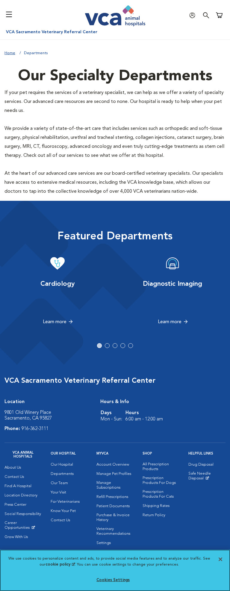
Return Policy (154, 515)
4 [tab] (122, 345)
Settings (103, 543)
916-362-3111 (35, 428)
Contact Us (14, 477)
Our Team (59, 483)
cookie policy (60, 564)
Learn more (54, 322)
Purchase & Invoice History (113, 517)
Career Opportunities (23, 526)
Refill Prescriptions (112, 497)
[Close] (220, 559)
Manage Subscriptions (108, 485)
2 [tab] (107, 345)
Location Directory (20, 495)
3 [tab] (115, 345)
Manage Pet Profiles (113, 474)
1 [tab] (99, 345)
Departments (62, 474)
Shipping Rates (156, 506)
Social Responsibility (22, 514)
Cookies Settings (113, 580)
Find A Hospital (17, 486)
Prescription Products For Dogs (159, 480)
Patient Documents (113, 506)
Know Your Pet (63, 511)
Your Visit (58, 492)
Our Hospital (62, 465)
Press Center (15, 505)
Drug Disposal (201, 465)
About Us (12, 468)
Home (9, 53)
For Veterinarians (65, 502)
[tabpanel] (57, 290)
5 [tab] (130, 345)
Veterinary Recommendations (113, 531)
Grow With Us (16, 537)
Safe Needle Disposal (207, 477)
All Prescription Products (156, 466)
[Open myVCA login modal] (194, 15)
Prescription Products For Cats (158, 494)
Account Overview (112, 465)
